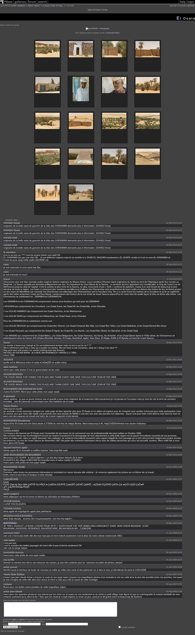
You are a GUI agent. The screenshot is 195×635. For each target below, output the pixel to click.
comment (8, 220)
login (14, 619)
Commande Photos (113, 33)
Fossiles (104, 10)
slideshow (191, 6)
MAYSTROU (10, 523)
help (19, 627)
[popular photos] (113, 4)
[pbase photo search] (42, 4)
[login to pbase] (191, 4)
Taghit (89, 10)
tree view (173, 6)
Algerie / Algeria (33, 6)
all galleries (21, 6)
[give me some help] (183, 4)
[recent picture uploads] (20, 4)
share (15, 220)
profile (14, 6)
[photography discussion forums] (32, 4)
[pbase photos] (7, 4)
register (22, 619)
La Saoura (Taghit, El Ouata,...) (53, 6)
